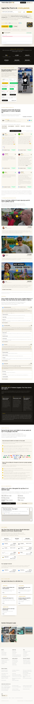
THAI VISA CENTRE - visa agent (8, 326)
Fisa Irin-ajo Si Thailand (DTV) (27, 670)
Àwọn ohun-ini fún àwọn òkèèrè (26, 676)
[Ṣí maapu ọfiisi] (17, 514)
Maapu (16, 26)
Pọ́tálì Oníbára (23, 2)
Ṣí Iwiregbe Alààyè (5, 26)
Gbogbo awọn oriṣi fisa (26, 651)
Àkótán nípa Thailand (15, 680)
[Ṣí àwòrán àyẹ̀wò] (3, 147)
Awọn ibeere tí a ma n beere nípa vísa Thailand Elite (5, 676)
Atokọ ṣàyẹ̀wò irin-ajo (4, 673)
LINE (11, 26)
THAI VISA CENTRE (7, 2)
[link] (17, 12)
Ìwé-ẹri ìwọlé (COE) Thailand (27, 678)
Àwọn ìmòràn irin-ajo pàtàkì (16, 674)
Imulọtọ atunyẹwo (4, 662)
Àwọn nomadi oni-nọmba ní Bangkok (16, 678)
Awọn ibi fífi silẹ (14, 662)
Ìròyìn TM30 (14, 673)
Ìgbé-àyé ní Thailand (4, 671)
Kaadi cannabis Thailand (26, 662)
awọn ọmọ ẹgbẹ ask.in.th (5, 685)
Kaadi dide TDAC (14, 659)
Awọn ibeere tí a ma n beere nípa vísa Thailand (27, 672)
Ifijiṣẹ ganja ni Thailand (26, 659)
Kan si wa (2, 651)
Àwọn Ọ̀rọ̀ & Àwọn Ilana (19, 697)
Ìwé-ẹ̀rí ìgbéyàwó (11, 126)
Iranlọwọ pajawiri (4, 652)
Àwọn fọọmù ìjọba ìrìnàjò (27, 673)
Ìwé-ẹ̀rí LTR (23, 126)
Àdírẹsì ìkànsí (14, 663)
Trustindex (3, 663)
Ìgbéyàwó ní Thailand (4, 678)
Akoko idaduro (14, 664)
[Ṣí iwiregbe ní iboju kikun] (17, 39)
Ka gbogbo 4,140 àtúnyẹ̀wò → (28, 116)
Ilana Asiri (13, 697)
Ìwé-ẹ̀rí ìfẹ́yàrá (4, 126)
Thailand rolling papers (26, 661)
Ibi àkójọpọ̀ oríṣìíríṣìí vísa (15, 670)
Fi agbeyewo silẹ (4, 661)
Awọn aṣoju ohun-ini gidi (16, 690)
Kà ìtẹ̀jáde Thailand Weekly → (7, 289)
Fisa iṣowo (24, 656)
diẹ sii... (27, 165)
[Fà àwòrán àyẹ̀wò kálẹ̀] (5, 630)
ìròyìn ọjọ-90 (28, 126)
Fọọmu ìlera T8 (3, 680)
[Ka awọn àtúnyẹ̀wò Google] (18, 23)
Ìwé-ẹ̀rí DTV (17, 126)
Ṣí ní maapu (25, 503)
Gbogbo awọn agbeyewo (5, 659)
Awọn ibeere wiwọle (4, 670)
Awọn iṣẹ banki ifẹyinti (4, 690)
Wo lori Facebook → (5, 322)
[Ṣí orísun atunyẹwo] (15, 134)
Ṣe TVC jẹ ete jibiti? (15, 661)
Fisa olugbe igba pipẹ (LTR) (27, 686)
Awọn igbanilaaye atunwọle (16, 656)
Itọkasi (10, 697)
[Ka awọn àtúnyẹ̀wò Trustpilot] (21, 23)
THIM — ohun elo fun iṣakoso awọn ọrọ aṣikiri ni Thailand (6, 687)
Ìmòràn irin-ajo (3, 674)
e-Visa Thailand (25, 674)
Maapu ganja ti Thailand (26, 663)
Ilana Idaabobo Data (4, 697)
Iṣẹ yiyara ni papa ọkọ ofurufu (27, 685)
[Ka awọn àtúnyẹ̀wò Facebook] (29, 120)
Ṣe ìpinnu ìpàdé (3, 653)
